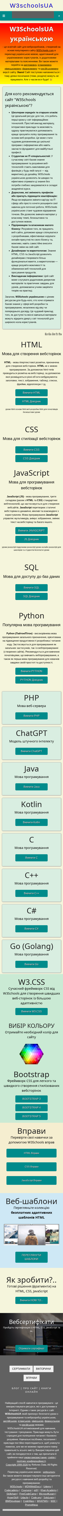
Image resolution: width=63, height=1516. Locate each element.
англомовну (30, 65)
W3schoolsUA (31, 6)
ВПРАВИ (31, 1378)
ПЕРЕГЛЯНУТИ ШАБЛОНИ (31, 1257)
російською (28, 1424)
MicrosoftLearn (47, 1493)
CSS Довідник (31, 458)
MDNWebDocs (33, 1486)
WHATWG (42, 1501)
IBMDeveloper (13, 1501)
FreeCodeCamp (27, 1493)
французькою (52, 1421)
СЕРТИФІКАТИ (21, 1368)
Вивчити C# (31, 928)
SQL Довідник (31, 596)
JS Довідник (31, 539)
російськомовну (49, 68)
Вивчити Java (32, 786)
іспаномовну (44, 65)
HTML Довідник (31, 401)
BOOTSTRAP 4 (31, 1107)
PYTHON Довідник (31, 680)
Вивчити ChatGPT (31, 751)
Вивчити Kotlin (31, 822)
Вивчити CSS (32, 449)
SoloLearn (48, 1497)
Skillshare (11, 1493)
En (46, 333)
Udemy (47, 1486)
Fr (57, 333)
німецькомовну (13, 68)
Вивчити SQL (31, 587)
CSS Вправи (31, 1166)
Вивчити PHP (32, 715)
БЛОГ (16, 1388)
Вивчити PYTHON (31, 671)
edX (36, 1490)
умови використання (35, 1457)
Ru (60, 333)
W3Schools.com (45, 50)
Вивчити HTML (31, 392)
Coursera (26, 1490)
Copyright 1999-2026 (17, 1464)
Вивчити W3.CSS (31, 1011)
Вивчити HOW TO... (31, 1300)
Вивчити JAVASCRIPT (31, 530)
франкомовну (29, 68)
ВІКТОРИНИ (43, 1368)
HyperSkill (12, 1497)
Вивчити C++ (31, 893)
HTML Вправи (31, 1153)
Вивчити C (31, 857)
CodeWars (28, 1501)
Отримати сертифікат (31, 1348)
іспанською (24, 1421)
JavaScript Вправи (31, 1180)
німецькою (37, 1421)
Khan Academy (49, 1490)
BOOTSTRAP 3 (31, 1099)
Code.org (36, 1497)
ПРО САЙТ (30, 1388)
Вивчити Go (31, 964)
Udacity (25, 1497)
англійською (10, 1421)
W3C (53, 1501)
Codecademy (12, 1490)
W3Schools (16, 1486)
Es (49, 333)
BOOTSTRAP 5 (31, 1116)
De (53, 333)
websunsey (49, 1472)
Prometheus (31, 1504)
